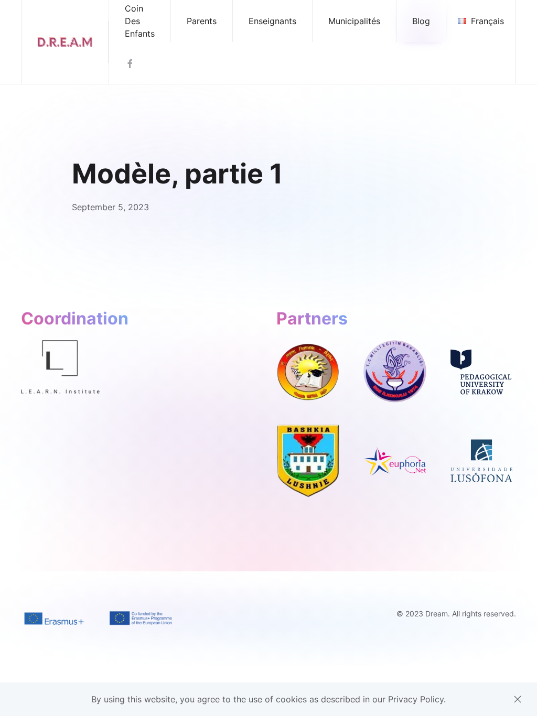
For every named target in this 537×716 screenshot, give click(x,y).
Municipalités (354, 21)
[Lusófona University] (481, 460)
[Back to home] (65, 42)
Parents (202, 21)
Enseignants (272, 21)
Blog (421, 21)
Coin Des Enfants (140, 21)
